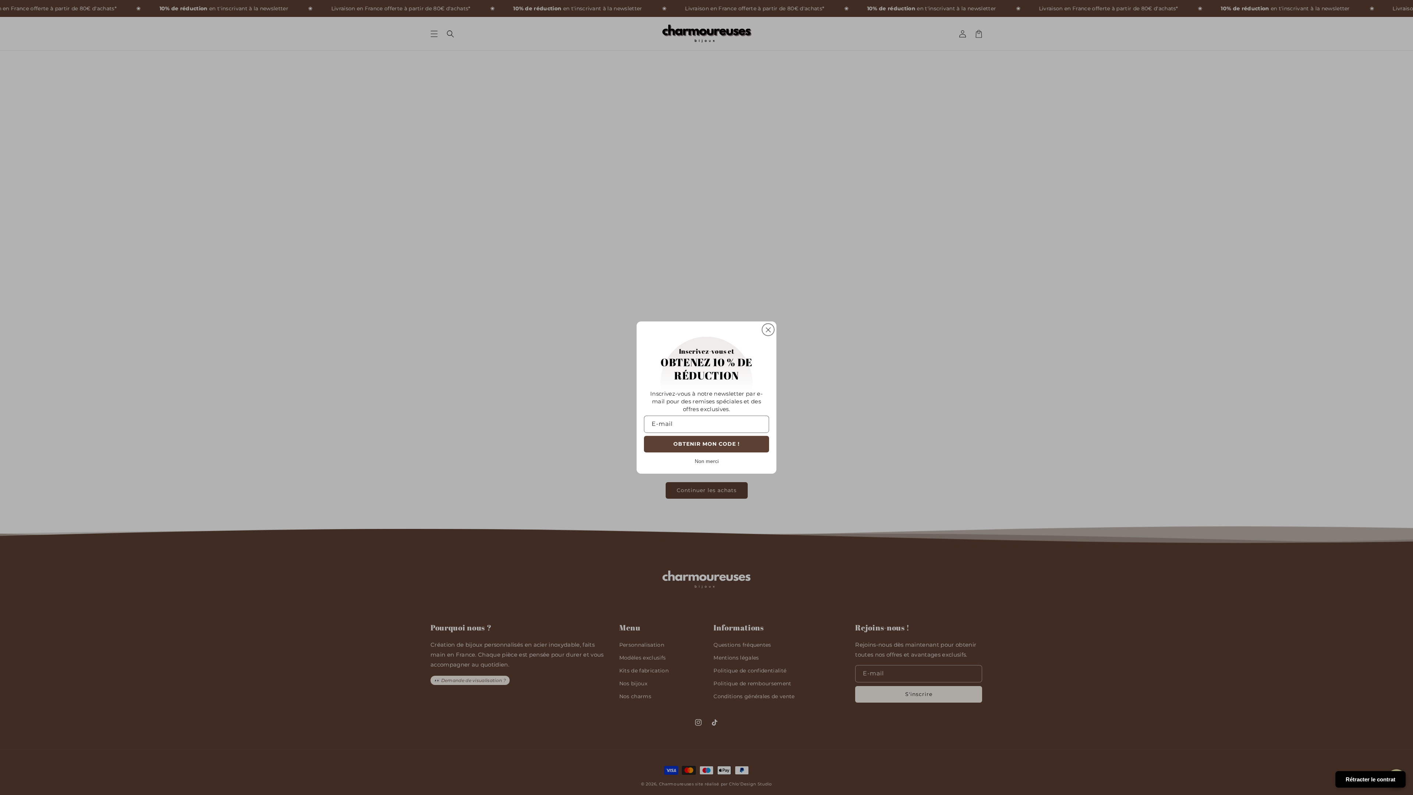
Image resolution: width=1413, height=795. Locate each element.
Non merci (707, 461)
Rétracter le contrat (1370, 779)
